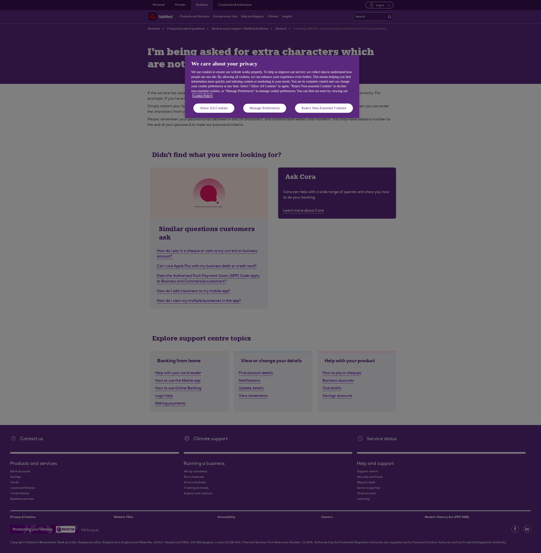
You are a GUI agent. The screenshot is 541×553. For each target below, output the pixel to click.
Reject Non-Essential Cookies (324, 108)
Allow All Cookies (214, 108)
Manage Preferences (265, 108)
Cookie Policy (202, 95)
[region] (272, 86)
